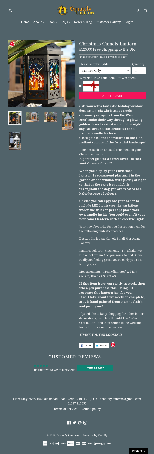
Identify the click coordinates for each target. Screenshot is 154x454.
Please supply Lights (94, 64)
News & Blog (83, 22)
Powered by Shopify (95, 435)
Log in (128, 22)
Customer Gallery (108, 22)
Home (25, 22)
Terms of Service (65, 409)
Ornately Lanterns (68, 435)
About (37, 22)
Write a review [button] (95, 367)
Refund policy (91, 409)
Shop (51, 22)
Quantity (138, 64)
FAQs (65, 22)
